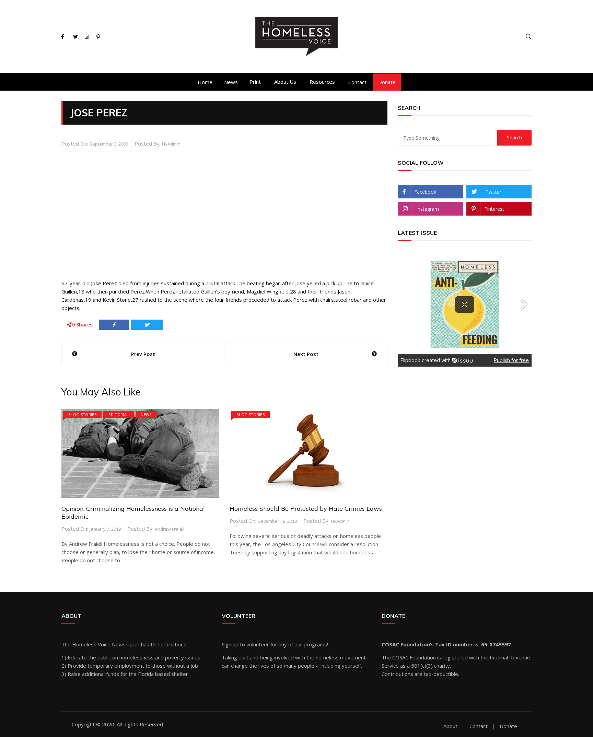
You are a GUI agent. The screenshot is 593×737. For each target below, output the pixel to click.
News (231, 82)
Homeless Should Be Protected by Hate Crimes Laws (306, 509)
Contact (357, 82)
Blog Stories (82, 414)
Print (255, 81)
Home (205, 82)
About (450, 726)
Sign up (230, 644)
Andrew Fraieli (169, 529)
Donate (387, 82)
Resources (322, 81)
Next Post (305, 353)
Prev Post (143, 353)
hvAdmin (171, 144)
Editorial (118, 414)
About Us (285, 81)
